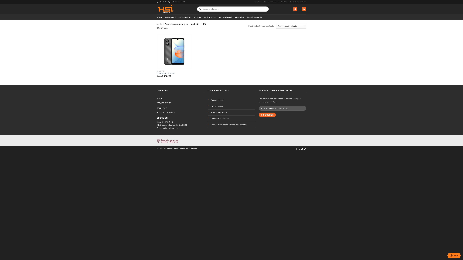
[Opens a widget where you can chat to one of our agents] (454, 256)
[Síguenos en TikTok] (302, 149)
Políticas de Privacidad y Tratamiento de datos (229, 125)
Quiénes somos (225, 17)
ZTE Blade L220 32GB (166, 73)
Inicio (159, 17)
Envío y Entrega (217, 106)
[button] (295, 9)
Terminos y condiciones (220, 118)
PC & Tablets (209, 17)
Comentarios (283, 2)
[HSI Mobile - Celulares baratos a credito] (169, 9)
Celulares (169, 17)
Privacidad (293, 2)
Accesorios (184, 17)
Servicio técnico (254, 17)
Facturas (271, 2)
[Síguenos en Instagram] (299, 149)
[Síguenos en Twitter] (305, 149)
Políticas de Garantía (219, 112)
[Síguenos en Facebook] (297, 149)
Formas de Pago (217, 100)
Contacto (303, 2)
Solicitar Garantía (260, 2)
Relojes (197, 17)
